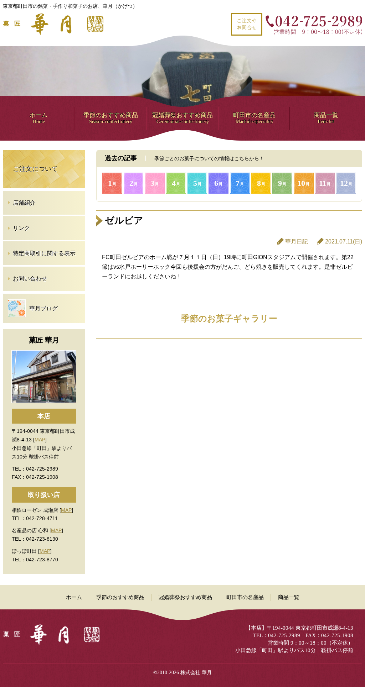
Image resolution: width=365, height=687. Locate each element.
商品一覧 (326, 118)
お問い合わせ (30, 279)
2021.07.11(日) (343, 241)
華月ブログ (43, 308)
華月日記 (296, 241)
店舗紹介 (24, 203)
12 (346, 183)
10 (303, 183)
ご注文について (35, 168)
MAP (40, 439)
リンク (21, 228)
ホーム (39, 118)
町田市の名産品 (254, 118)
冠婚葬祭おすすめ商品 (182, 118)
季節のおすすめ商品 (110, 118)
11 (325, 183)
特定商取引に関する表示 (44, 253)
